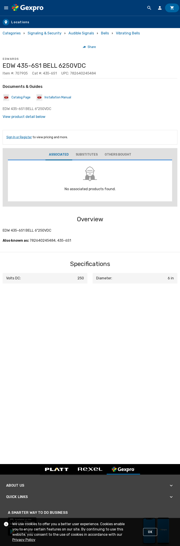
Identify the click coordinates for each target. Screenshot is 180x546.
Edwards (11, 58)
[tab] (58, 155)
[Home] (27, 8)
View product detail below (24, 117)
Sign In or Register (19, 137)
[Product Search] (149, 8)
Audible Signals (81, 33)
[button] (89, 47)
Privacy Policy (23, 540)
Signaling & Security (44, 33)
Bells (105, 33)
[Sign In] (160, 8)
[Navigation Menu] (6, 8)
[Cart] (172, 8)
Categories (12, 33)
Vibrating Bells (128, 33)
